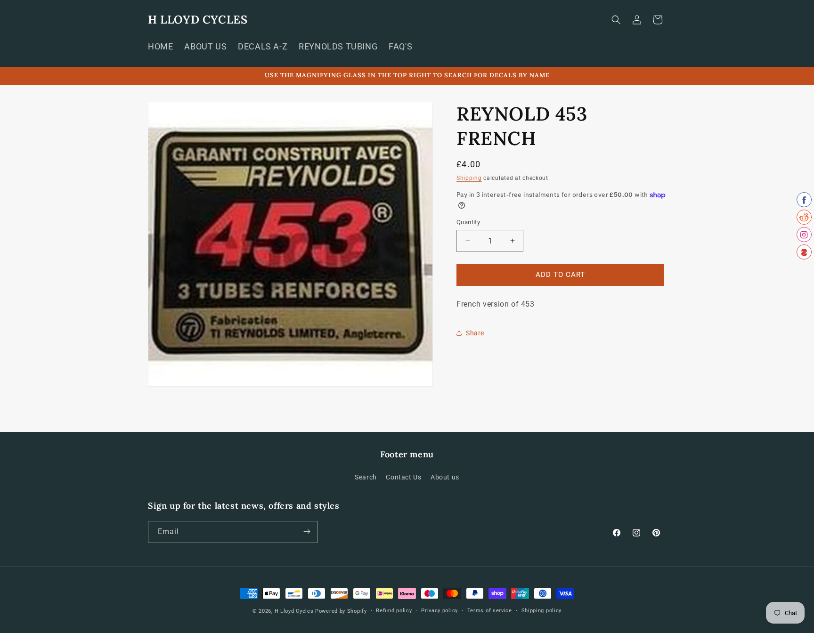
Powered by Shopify (341, 611)
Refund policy (394, 611)
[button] (616, 19)
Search (366, 477)
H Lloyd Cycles (294, 611)
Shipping (469, 178)
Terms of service (489, 611)
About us (445, 477)
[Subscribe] (306, 531)
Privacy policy (439, 611)
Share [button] (475, 333)
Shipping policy (541, 611)
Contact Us (403, 477)
